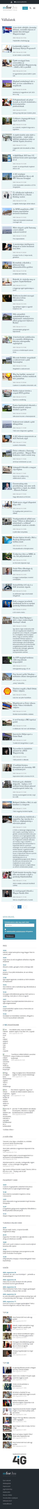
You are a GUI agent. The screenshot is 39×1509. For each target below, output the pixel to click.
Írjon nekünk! (7, 1480)
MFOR (10, 8)
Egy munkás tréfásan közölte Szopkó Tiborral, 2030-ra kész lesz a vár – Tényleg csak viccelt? (19, 1170)
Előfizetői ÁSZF (7, 1501)
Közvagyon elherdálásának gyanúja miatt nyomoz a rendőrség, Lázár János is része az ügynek (23, 1344)
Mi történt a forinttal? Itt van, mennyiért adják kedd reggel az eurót (24, 1393)
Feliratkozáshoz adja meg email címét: (17, 922)
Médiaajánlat (7, 1483)
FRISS (25, 8)
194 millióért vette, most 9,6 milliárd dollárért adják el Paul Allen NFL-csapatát (21, 1030)
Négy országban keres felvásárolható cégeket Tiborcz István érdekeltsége (23, 1074)
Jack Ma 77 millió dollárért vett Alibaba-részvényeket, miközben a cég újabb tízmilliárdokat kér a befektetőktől (24, 1111)
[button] (11, 2)
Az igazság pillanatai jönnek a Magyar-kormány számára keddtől (24, 1368)
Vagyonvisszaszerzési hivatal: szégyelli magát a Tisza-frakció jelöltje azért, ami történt (24, 1411)
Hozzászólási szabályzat (10, 1498)
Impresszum (6, 1486)
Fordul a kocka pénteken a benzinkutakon (21, 1385)
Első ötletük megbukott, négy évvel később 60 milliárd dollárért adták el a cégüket (22, 1092)
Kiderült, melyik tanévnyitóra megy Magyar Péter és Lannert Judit (23, 1326)
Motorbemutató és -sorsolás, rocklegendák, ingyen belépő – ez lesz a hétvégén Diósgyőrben (18, 1163)
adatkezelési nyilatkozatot (16, 931)
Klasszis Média (7, 1495)
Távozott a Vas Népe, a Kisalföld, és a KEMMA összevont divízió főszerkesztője (17, 1142)
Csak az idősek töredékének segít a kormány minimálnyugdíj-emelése (23, 1335)
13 (19, 907)
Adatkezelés (6, 1492)
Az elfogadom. (19, 931)
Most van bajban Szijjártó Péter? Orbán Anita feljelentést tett (23, 1435)
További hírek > (8, 1130)
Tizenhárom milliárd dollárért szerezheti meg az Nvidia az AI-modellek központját (23, 1056)
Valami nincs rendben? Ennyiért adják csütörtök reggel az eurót (24, 1377)
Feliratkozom (10, 936)
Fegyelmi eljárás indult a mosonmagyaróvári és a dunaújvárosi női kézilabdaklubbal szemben (18, 1156)
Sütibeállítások (7, 1504)
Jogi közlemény (7, 1489)
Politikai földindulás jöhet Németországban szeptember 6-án (23, 1401)
